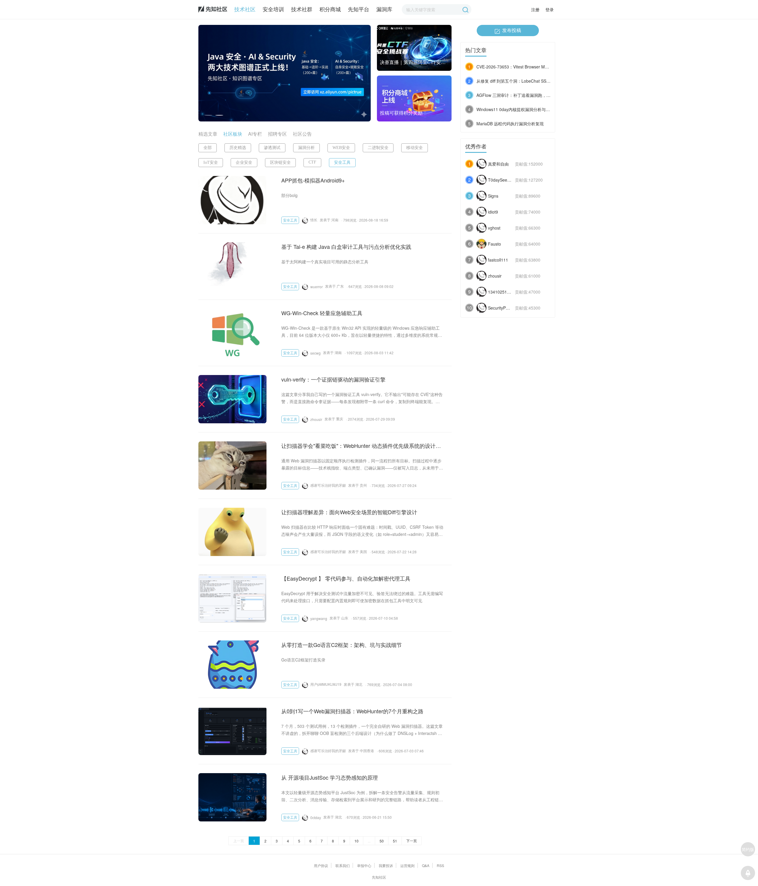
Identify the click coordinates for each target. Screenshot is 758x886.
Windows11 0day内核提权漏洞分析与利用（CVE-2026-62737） (535, 109)
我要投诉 (386, 865)
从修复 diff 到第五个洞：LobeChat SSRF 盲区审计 (523, 81)
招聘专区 (277, 133)
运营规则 (407, 865)
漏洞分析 (306, 147)
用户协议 (321, 865)
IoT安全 (210, 162)
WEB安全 (341, 147)
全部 (207, 147)
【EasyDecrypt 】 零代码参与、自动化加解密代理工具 (345, 578)
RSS (440, 865)
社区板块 (232, 133)
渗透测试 (272, 147)
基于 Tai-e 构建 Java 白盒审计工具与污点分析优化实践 (346, 246)
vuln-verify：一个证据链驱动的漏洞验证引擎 (333, 379)
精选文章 (207, 133)
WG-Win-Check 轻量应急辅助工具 (321, 313)
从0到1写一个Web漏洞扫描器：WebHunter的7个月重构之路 (352, 711)
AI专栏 (255, 133)
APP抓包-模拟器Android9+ (313, 180)
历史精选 (237, 147)
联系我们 (342, 865)
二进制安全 (378, 147)
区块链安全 (280, 162)
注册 (535, 9)
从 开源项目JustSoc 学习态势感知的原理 (329, 777)
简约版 (748, 849)
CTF (312, 162)
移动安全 (414, 147)
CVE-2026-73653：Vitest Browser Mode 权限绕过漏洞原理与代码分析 (541, 67)
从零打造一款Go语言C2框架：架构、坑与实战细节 (341, 644)
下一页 (411, 840)
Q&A (425, 865)
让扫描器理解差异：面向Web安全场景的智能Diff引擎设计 (349, 512)
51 (395, 840)
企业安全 (244, 162)
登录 (549, 9)
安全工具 (342, 162)
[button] (208, 115)
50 (382, 840)
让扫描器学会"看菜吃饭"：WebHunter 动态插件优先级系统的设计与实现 (361, 446)
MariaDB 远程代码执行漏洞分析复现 (510, 123)
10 (356, 840)
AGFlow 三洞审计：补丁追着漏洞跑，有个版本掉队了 (525, 95)
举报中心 (364, 865)
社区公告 (302, 133)
